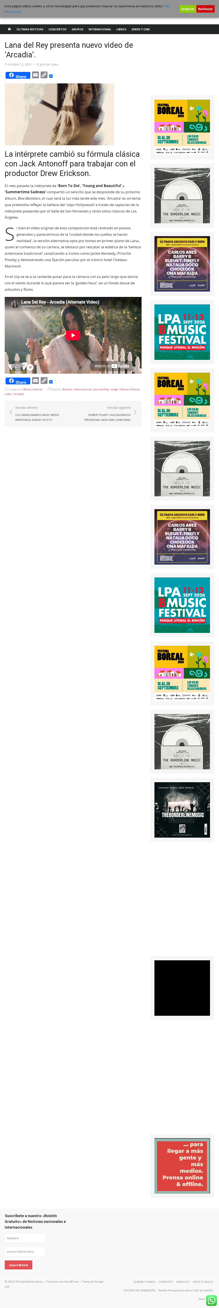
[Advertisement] (182, 67)
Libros (121, 29)
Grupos (77, 29)
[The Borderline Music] (9, 29)
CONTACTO (166, 1282)
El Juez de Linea (47, 64)
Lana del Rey (100, 389)
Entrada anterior (37, 413)
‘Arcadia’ (18, 394)
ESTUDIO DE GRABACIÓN (139, 1290)
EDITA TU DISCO (203, 1282)
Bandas (68, 389)
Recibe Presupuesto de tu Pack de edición (185, 1290)
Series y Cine (141, 29)
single (114, 389)
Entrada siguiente (107, 413)
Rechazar (205, 9)
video (8, 394)
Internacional (100, 29)
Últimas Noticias (30, 29)
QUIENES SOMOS (144, 1282)
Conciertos (58, 29)
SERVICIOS (183, 1282)
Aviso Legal (205, 1299)
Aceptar (187, 9)
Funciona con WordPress (63, 1281)
